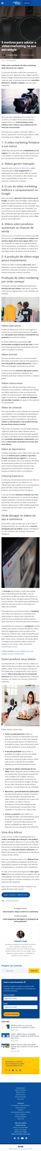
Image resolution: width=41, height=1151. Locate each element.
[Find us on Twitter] (20, 1070)
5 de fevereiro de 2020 (27, 55)
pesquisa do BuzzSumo (21, 168)
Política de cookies (20, 1130)
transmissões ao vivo (9, 647)
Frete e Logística (20, 1114)
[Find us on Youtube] (13, 1070)
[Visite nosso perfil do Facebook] (15, 1138)
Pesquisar (34, 971)
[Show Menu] (2, 3)
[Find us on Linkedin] (16, 1070)
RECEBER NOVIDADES (11, 1014)
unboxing (6, 480)
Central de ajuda (20, 1097)
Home (3, 60)
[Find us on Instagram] (9, 1070)
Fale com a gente (20, 1123)
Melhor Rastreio (20, 1090)
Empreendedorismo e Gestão (20, 1112)
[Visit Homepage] (17, 3)
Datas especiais (20, 1108)
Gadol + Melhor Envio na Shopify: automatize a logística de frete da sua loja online (25, 1036)
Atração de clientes (12, 900)
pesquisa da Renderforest (15, 236)
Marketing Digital (11, 60)
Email (5, 1003)
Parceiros (20, 1099)
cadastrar (27, 3)
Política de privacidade (20, 1127)
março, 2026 (14, 1030)
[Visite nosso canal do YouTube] (22, 1138)
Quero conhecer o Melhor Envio (16, 895)
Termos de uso (20, 1125)
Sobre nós (20, 1119)
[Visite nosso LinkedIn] (26, 1138)
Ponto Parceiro (20, 1095)
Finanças (20, 1110)
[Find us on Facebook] (6, 1070)
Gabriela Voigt (12, 55)
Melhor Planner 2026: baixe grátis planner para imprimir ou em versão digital (24, 1047)
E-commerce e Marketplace (20, 1105)
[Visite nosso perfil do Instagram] (18, 1138)
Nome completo (9, 995)
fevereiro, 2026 (15, 1051)
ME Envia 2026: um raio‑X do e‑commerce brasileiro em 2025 (23, 1026)
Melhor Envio (20, 1092)
